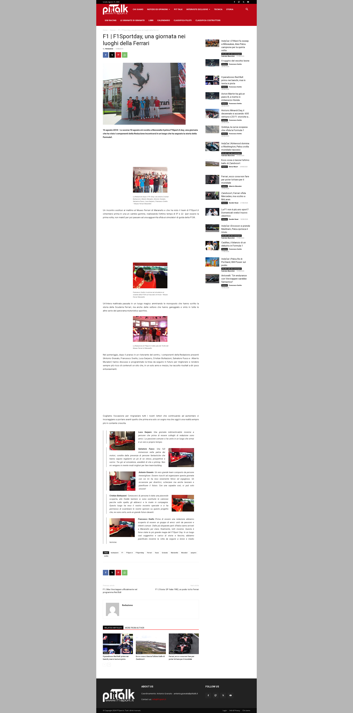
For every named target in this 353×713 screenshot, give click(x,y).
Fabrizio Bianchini (228, 56)
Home (105, 30)
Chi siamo (138, 9)
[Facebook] (234, 2)
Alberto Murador (235, 186)
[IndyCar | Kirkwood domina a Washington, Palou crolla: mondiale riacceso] (212, 146)
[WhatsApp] (124, 55)
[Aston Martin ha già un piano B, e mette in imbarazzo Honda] (212, 96)
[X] (243, 2)
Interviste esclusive (197, 9)
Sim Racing (110, 20)
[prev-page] (104, 664)
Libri (151, 20)
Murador (184, 553)
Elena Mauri (233, 167)
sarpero (193, 553)
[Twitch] (239, 2)
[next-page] (109, 664)
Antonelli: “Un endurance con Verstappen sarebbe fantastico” (234, 278)
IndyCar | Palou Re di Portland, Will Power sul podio (233, 262)
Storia (229, 9)
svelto (106, 556)
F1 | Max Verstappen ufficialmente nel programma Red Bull (120, 591)
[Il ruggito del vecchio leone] (212, 63)
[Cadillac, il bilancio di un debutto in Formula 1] (212, 245)
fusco (157, 553)
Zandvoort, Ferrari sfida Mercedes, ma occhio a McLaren (233, 196)
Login (225, 710)
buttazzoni (114, 553)
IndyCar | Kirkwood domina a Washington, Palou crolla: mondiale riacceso (235, 146)
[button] (247, 9)
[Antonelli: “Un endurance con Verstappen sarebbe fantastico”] (212, 278)
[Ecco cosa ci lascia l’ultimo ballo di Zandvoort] (151, 643)
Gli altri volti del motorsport (231, 54)
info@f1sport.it (159, 699)
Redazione (109, 49)
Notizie (113, 30)
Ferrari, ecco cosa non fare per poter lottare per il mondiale (235, 179)
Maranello (174, 553)
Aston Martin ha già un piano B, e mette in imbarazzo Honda (233, 96)
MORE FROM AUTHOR (134, 628)
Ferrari (149, 553)
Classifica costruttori (208, 20)
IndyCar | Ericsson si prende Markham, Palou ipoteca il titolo (235, 229)
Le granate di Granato (132, 20)
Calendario (163, 20)
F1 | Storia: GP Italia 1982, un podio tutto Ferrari (177, 589)
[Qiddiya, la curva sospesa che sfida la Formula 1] (212, 129)
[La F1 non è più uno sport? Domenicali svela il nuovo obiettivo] (212, 212)
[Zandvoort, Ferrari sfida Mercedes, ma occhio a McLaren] (212, 196)
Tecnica (218, 9)
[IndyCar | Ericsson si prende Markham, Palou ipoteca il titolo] (212, 228)
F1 (122, 553)
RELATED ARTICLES (113, 628)
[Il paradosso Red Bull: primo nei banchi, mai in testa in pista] (118, 643)
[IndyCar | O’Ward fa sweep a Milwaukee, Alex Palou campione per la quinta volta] (212, 43)
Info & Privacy (234, 710)
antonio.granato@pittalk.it (186, 693)
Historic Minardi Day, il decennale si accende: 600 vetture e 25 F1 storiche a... (235, 113)
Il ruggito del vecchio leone (235, 60)
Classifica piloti (183, 20)
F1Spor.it (129, 553)
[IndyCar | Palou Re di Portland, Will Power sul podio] (212, 262)
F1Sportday (140, 553)
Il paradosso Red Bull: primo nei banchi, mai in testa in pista (233, 80)
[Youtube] (248, 2)
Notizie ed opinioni (157, 9)
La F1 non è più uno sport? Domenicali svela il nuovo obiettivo (234, 212)
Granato (165, 553)
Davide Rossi (233, 203)
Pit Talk (178, 9)
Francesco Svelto (235, 64)
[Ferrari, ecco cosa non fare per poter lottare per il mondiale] (184, 643)
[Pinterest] (118, 55)
